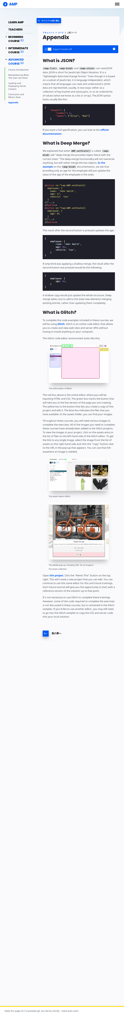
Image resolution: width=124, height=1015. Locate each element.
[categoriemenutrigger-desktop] (49, 20)
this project (56, 575)
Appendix (13, 102)
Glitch (61, 324)
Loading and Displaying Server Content (17, 86)
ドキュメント (48, 32)
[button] (117, 4)
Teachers (15, 29)
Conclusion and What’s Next (16, 96)
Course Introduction (18, 69)
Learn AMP (16, 22)
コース (61, 32)
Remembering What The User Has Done (18, 76)
